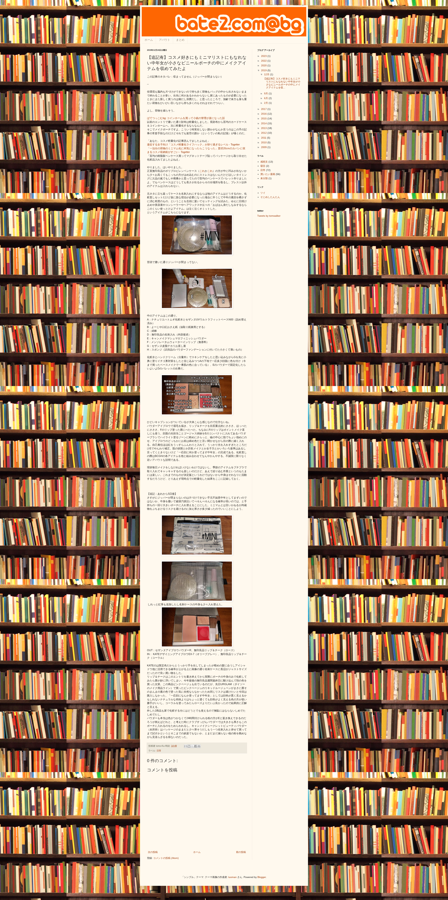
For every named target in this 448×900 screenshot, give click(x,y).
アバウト (164, 39)
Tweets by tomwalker (269, 215)
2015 (264, 118)
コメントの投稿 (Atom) (166, 858)
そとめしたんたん (270, 197)
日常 (159, 751)
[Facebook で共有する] (195, 746)
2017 (264, 109)
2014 (264, 123)
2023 (264, 56)
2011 (264, 137)
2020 (264, 65)
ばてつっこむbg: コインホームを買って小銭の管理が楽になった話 (186, 118)
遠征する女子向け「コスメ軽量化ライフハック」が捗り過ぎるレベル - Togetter (193, 144)
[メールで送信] (185, 746)
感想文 (264, 161)
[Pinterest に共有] (199, 746)
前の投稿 (241, 852)
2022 (264, 60)
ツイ (262, 192)
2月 (266, 102)
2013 (264, 128)
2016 (264, 113)
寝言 (262, 165)
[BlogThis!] (189, 746)
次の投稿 (153, 852)
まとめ (180, 39)
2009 (264, 147)
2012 (264, 132)
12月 (267, 74)
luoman (232, 877)
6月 (266, 98)
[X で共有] (192, 746)
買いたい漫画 (267, 174)
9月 (266, 93)
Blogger (261, 877)
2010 (264, 142)
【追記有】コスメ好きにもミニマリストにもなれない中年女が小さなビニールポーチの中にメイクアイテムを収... (281, 83)
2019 (264, 70)
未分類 (264, 178)
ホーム (149, 39)
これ (202, 170)
